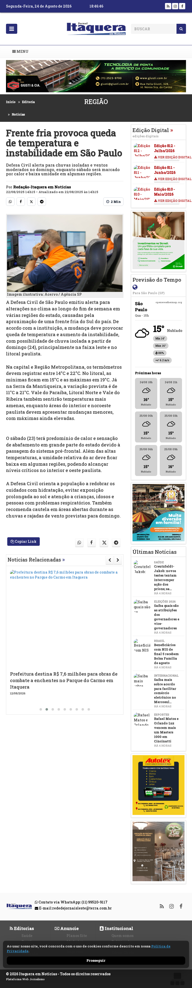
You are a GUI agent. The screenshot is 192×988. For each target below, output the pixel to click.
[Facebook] (182, 6)
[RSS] (168, 6)
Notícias (18, 114)
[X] (31, 201)
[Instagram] (175, 6)
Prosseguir (96, 960)
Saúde (27, 935)
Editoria (28, 102)
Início (11, 102)
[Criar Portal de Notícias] (177, 979)
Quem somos (123, 935)
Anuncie (69, 928)
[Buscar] (181, 29)
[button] (41, 709)
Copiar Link (25, 541)
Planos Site (76, 935)
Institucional (118, 928)
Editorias (23, 928)
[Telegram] (42, 201)
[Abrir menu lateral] (11, 29)
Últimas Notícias (154, 551)
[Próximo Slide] (118, 560)
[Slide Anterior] (110, 560)
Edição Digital (152, 132)
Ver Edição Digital (168, 157)
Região (96, 102)
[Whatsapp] (10, 201)
